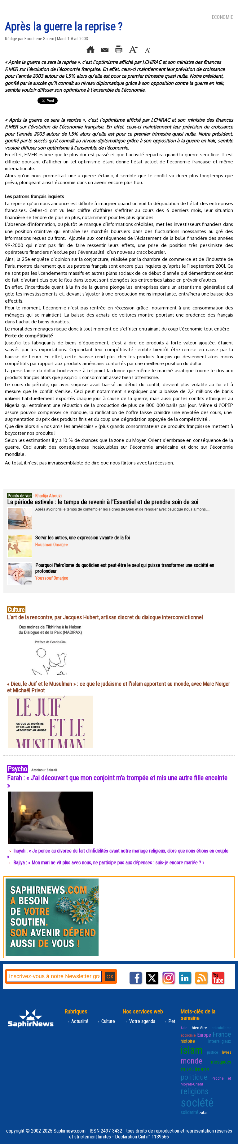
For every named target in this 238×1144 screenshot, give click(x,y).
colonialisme (221, 1028)
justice (212, 1052)
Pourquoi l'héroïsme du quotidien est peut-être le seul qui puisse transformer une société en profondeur (124, 568)
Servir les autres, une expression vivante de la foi (82, 538)
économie (188, 1035)
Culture (107, 1021)
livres (226, 1052)
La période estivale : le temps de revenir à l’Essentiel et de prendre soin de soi (102, 502)
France (222, 1034)
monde (191, 1060)
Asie (184, 1028)
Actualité (79, 1021)
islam (192, 1050)
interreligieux (219, 1041)
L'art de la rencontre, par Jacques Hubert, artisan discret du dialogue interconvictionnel (105, 617)
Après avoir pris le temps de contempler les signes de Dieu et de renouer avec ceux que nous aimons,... (122, 509)
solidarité (189, 1112)
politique (194, 1077)
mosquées (221, 1062)
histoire (188, 1041)
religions (195, 1091)
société (197, 1102)
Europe (204, 1035)
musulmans (195, 1069)
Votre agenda (141, 1021)
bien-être (199, 1027)
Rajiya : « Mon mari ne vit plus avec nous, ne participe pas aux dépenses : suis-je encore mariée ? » (109, 863)
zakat (203, 1113)
